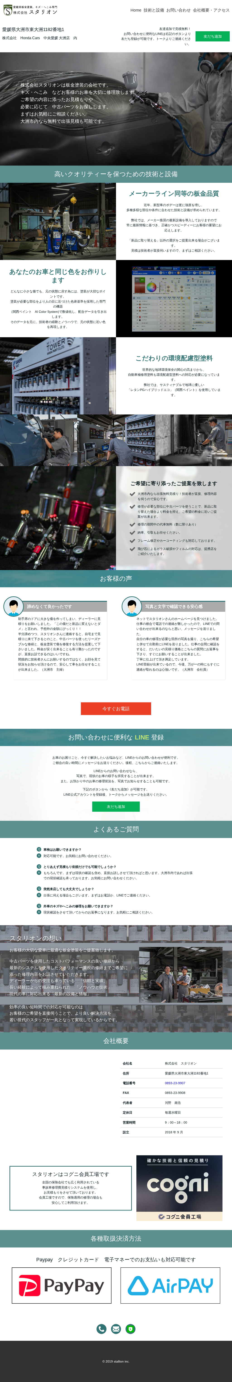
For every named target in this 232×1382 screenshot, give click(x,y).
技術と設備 (154, 10)
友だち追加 (213, 36)
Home (135, 10)
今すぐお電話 (116, 708)
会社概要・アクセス (211, 10)
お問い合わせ (178, 10)
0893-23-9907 (175, 1083)
